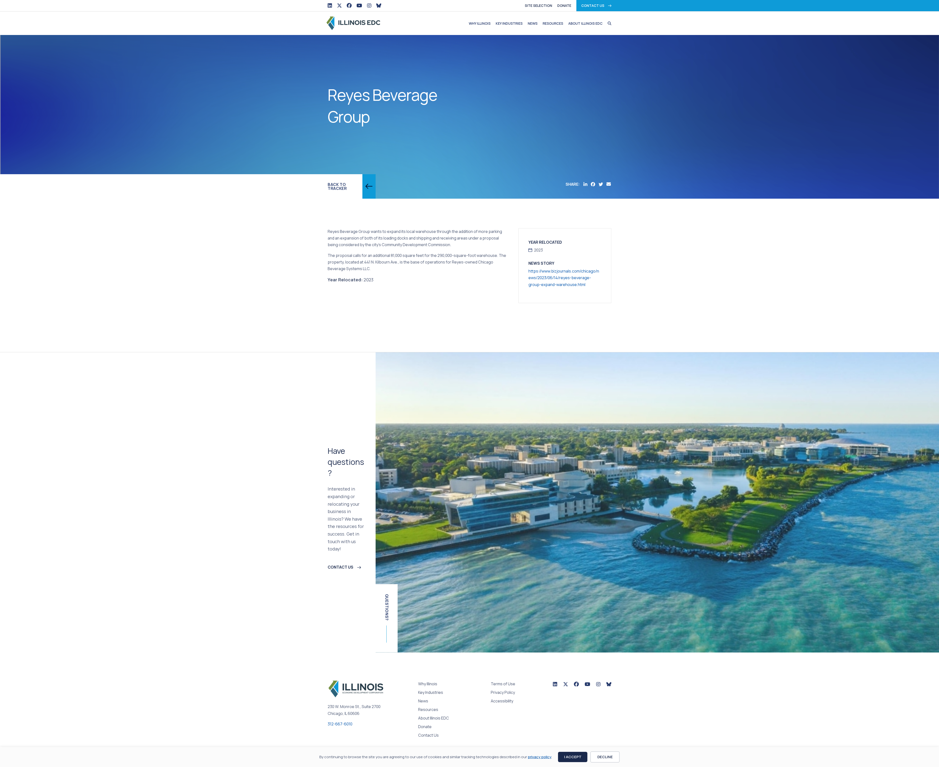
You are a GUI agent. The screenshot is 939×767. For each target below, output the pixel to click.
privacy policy (539, 756)
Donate (564, 5)
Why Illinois (480, 23)
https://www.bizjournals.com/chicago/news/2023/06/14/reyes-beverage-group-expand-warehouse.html (563, 277)
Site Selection (538, 5)
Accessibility (502, 701)
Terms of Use (503, 684)
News (532, 23)
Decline (605, 756)
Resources (553, 23)
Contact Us (592, 5)
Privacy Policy (503, 692)
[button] (608, 23)
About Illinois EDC (585, 23)
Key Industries (509, 23)
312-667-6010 (340, 724)
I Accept (572, 756)
